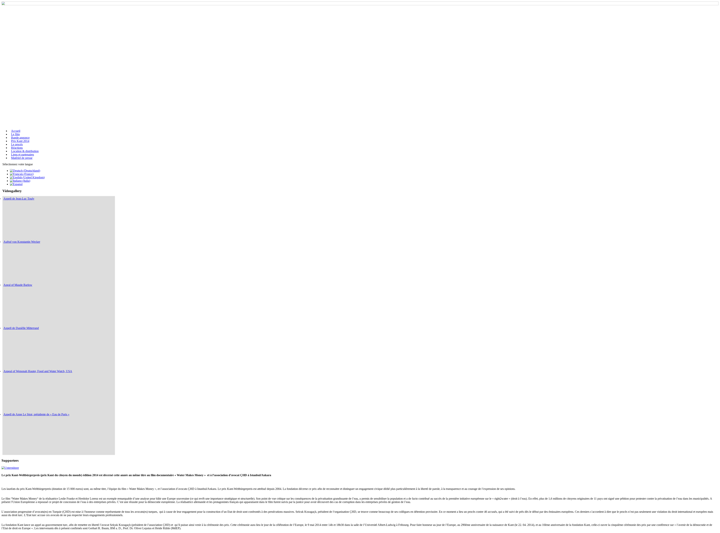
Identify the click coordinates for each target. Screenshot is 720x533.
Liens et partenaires (22, 154)
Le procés (17, 144)
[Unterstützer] (10, 467)
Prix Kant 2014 (20, 141)
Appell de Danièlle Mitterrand (21, 328)
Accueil (15, 130)
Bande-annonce (20, 137)
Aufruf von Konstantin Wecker (21, 241)
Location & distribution (25, 151)
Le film (15, 134)
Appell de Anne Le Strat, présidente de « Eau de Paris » (36, 414)
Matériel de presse (21, 157)
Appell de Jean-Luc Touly (18, 198)
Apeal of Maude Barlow (17, 284)
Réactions (17, 147)
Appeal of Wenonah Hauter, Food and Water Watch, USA (37, 371)
